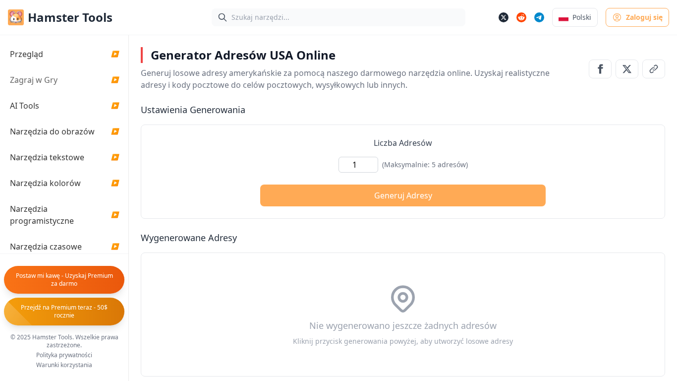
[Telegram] (539, 17)
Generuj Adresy (403, 195)
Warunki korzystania (64, 365)
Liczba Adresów (403, 142)
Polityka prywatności (64, 355)
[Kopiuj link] (653, 69)
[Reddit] (521, 17)
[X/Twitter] (503, 17)
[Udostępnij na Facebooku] (600, 69)
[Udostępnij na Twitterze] (627, 69)
